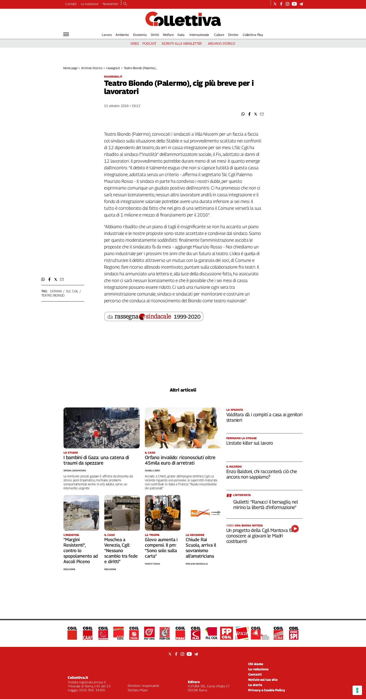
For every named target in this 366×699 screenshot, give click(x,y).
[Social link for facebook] (281, 4)
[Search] (125, 4)
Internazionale (199, 35)
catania (56, 291)
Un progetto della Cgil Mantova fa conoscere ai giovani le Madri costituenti (259, 535)
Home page (70, 68)
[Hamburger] (66, 34)
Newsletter (111, 4)
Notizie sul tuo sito (263, 680)
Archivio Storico (91, 68)
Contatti (71, 4)
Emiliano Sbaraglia (197, 563)
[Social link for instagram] (287, 4)
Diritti (155, 35)
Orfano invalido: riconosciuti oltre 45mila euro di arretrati (180, 460)
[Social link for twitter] (275, 4)
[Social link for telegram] (301, 4)
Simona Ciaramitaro (74, 470)
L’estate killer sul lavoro (249, 443)
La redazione (90, 4)
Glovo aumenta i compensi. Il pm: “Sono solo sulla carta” (161, 548)
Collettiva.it (78, 677)
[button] (243, 114)
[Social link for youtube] (294, 4)
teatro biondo (52, 295)
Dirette (233, 35)
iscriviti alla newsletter (182, 43)
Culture (219, 35)
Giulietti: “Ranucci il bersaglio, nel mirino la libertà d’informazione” (265, 504)
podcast (149, 43)
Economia (140, 35)
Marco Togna (152, 563)
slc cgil (72, 291)
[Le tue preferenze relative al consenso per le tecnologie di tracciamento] (357, 690)
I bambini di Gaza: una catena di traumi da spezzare (96, 460)
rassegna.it (113, 68)
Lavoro (107, 35)
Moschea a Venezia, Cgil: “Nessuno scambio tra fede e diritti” (121, 550)
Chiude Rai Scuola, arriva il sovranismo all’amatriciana (201, 548)
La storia (255, 685)
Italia (181, 35)
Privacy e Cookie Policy (266, 690)
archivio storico (221, 43)
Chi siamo (255, 664)
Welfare (168, 35)
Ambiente (122, 35)
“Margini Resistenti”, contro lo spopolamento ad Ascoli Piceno (80, 550)
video (134, 43)
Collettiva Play (253, 35)
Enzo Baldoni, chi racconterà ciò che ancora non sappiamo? (261, 474)
